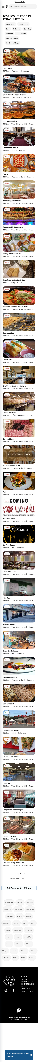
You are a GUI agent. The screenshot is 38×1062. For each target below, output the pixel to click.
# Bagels (28, 916)
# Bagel (19, 916)
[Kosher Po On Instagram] (6, 990)
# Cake (23, 957)
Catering (27, 29)
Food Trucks (21, 33)
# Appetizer (18, 909)
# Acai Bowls (9, 902)
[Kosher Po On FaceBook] (13, 990)
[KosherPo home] (7, 6)
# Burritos (24, 951)
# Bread (18, 937)
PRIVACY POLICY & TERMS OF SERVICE (19, 1018)
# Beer (8, 930)
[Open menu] (3, 6)
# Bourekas (28, 930)
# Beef (33, 923)
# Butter (33, 951)
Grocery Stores (12, 38)
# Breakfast (27, 937)
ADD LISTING (25, 989)
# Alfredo (30, 902)
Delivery (9, 33)
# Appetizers (30, 909)
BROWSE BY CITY (27, 981)
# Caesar (6, 957)
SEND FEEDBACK (27, 991)
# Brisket (9, 944)
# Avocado (10, 916)
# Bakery (16, 923)
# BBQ (25, 923)
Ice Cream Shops (12, 43)
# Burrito (14, 951)
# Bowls (9, 937)
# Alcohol (20, 902)
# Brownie (19, 944)
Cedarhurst (10, 24)
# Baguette (6, 923)
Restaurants (23, 24)
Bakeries (16, 29)
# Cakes (31, 957)
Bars (8, 29)
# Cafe (15, 957)
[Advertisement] (19, 1042)
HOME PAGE (25, 977)
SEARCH (24, 979)
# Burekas (29, 944)
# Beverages (17, 930)
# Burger (4, 951)
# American (7, 909)
